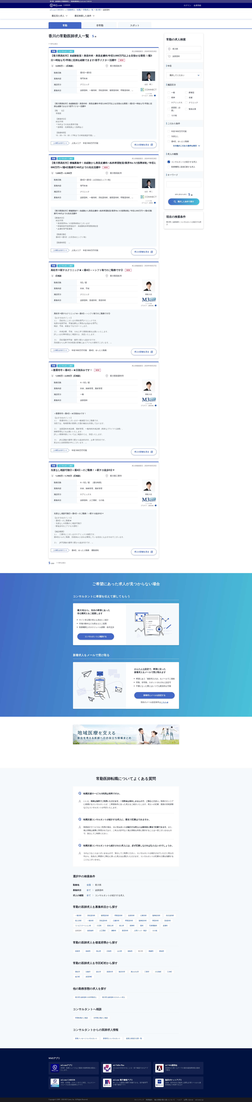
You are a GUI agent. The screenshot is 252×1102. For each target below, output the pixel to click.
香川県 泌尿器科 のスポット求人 (113, 997)
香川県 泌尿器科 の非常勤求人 (85, 997)
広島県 (109, 951)
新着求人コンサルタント (111, 1038)
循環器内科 (105, 915)
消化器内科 (91, 915)
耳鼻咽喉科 (153, 925)
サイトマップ (139, 1100)
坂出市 (98, 972)
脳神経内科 (156, 915)
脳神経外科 (143, 920)
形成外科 (167, 920)
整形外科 (155, 920)
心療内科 (143, 915)
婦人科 (121, 925)
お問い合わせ (188, 1100)
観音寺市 (122, 972)
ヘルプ (179, 1100)
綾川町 (77, 977)
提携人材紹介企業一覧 (134, 1038)
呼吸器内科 (118, 915)
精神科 (132, 925)
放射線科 (90, 930)
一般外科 (90, 920)
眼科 (141, 925)
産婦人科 (110, 925)
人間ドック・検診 (140, 930)
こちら (163, 702)
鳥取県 (77, 951)
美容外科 (125, 930)
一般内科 (78, 915)
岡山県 (98, 951)
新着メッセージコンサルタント (86, 1038)
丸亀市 (88, 972)
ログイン (187, 5)
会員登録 (197, 5)
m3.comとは (199, 1100)
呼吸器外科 (129, 920)
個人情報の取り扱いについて (164, 1100)
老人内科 (78, 920)
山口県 (119, 951)
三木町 (169, 972)
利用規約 (149, 1100)
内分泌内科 (170, 915)
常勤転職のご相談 (81, 1018)
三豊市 (147, 972)
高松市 (77, 972)
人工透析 (102, 930)
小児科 (99, 925)
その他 (154, 930)
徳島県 (130, 951)
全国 (89, 884)
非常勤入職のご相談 (101, 1018)
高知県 (161, 951)
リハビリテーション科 (83, 925)
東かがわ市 (135, 972)
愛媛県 (151, 951)
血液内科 (131, 915)
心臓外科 (116, 920)
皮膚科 (165, 925)
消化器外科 (103, 920)
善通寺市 (110, 972)
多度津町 (89, 977)
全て (89, 890)
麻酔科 (113, 930)
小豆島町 (158, 972)
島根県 (88, 951)
